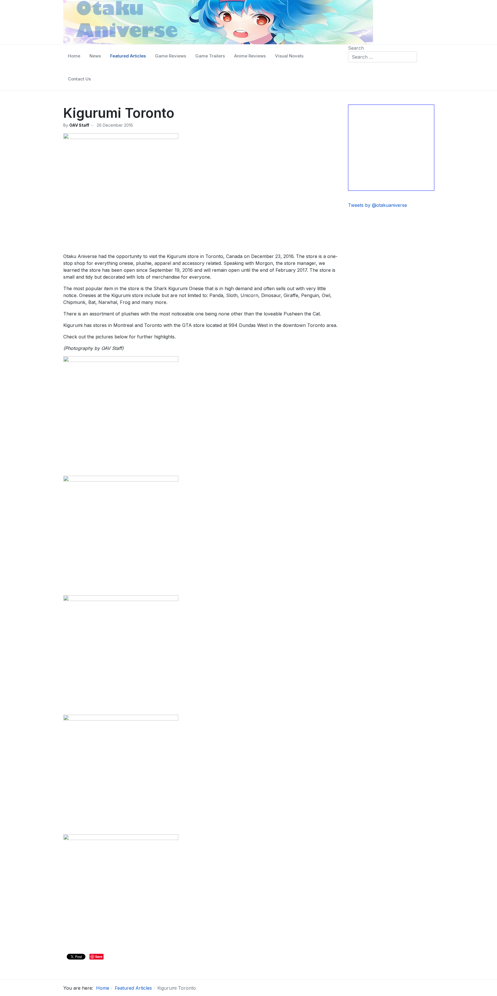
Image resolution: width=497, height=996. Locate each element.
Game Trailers (210, 56)
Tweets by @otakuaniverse (377, 205)
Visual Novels (289, 56)
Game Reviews (170, 56)
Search (356, 48)
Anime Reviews (250, 56)
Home (74, 56)
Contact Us (79, 79)
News (95, 56)
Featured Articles (128, 56)
